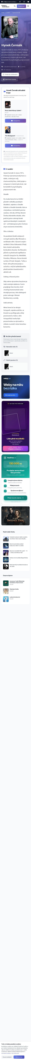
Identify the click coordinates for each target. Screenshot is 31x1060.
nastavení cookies (6, 1053)
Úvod (2, 12)
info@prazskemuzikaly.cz (9, 1)
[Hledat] (14, 6)
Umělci (8, 12)
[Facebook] (20, 1)
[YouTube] (28, 1)
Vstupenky (16, 121)
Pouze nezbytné (7, 1057)
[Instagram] (24, 1)
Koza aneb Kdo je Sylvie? (13, 110)
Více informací (15, 1053)
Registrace (21, 6)
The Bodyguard (10, 136)
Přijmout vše (19, 1057)
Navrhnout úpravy (10, 79)
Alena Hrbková (10, 39)
